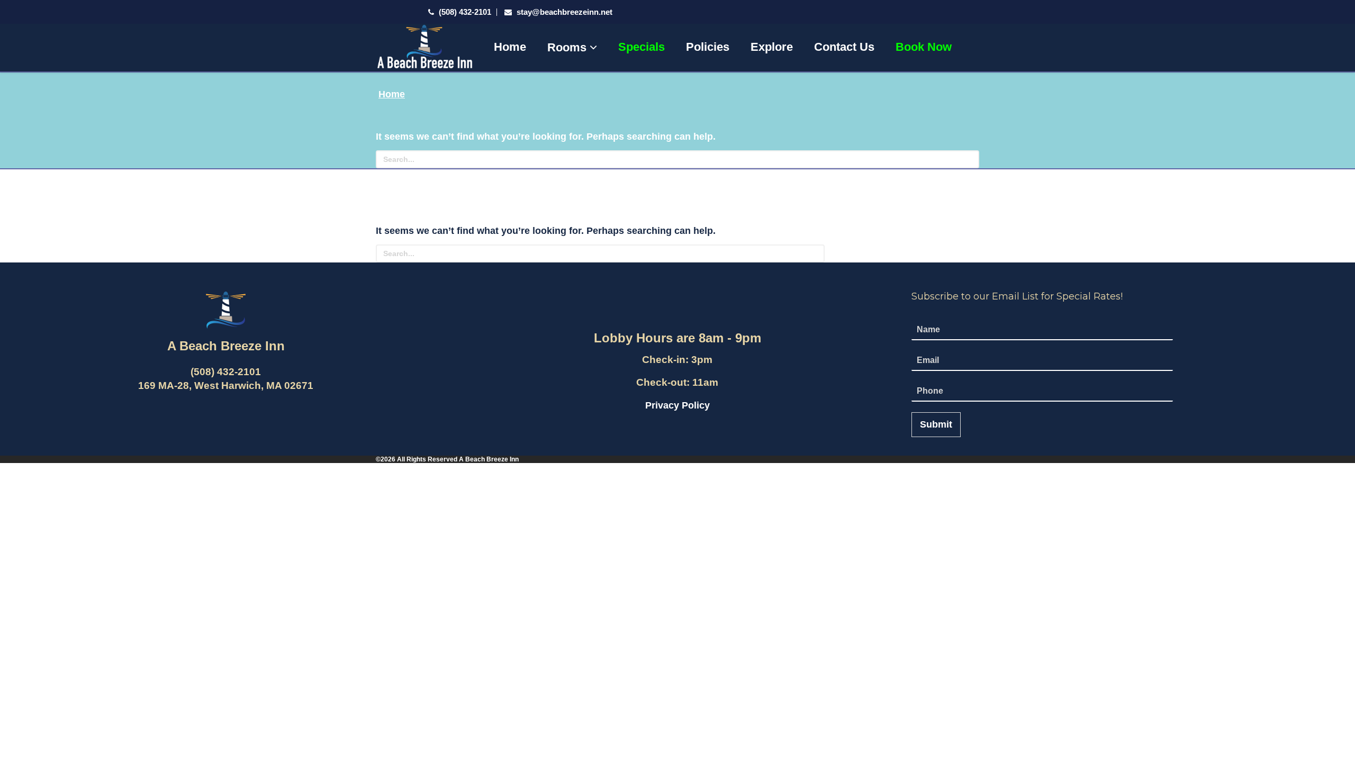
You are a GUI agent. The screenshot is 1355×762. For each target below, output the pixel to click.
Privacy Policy (677, 405)
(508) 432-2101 (464, 11)
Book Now (924, 46)
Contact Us (844, 46)
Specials (641, 46)
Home (510, 46)
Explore (772, 46)
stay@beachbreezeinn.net (564, 11)
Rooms (568, 47)
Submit (936, 424)
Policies (707, 46)
